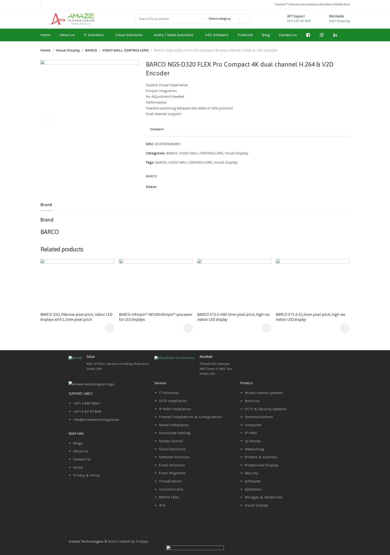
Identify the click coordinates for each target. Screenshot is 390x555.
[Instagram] (270, 360)
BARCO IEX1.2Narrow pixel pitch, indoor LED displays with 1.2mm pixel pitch (76, 316)
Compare (157, 129)
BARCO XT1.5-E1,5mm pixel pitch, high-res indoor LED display (310, 316)
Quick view (106, 278)
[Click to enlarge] (48, 119)
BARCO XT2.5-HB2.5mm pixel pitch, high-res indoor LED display (233, 316)
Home (45, 50)
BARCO (91, 50)
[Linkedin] (258, 360)
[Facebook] (245, 360)
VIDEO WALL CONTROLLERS (125, 50)
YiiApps (142, 541)
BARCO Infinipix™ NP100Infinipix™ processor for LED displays (155, 316)
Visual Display (68, 50)
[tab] (46, 205)
